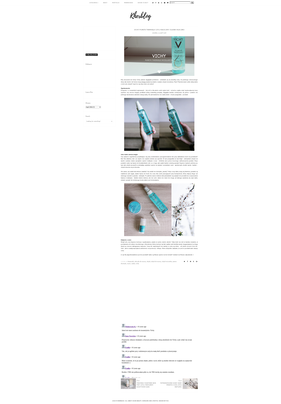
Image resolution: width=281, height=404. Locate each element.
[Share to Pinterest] (190, 261)
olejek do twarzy (156, 262)
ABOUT (105, 2)
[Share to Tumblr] (193, 261)
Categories (93, 2)
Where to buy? (143, 2)
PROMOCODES (128, 2)
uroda (133, 264)
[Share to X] (184, 261)
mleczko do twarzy (140, 262)
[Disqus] (159, 293)
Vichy (137, 264)
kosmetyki (131, 262)
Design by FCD (163, 401)
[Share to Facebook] (187, 261)
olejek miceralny (167, 262)
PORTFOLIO (115, 2)
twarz (129, 264)
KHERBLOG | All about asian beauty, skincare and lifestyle (138, 401)
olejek (148, 262)
